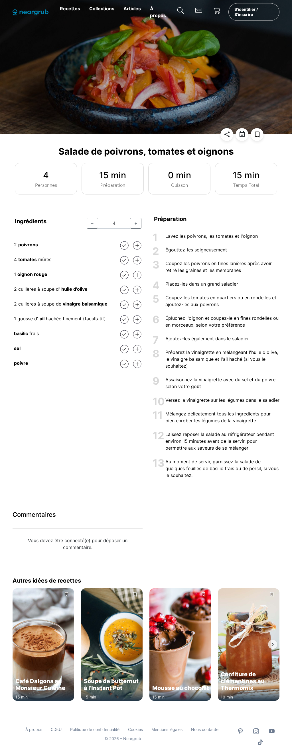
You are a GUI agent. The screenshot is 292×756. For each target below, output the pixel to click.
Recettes (70, 8)
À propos (158, 12)
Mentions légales (166, 729)
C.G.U (56, 729)
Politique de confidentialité (94, 729)
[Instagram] (256, 730)
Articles (132, 8)
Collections (101, 8)
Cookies (135, 729)
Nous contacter (205, 729)
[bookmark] (257, 134)
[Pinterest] (240, 730)
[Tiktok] (260, 741)
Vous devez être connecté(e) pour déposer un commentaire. (77, 544)
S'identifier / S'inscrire (246, 12)
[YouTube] (272, 730)
